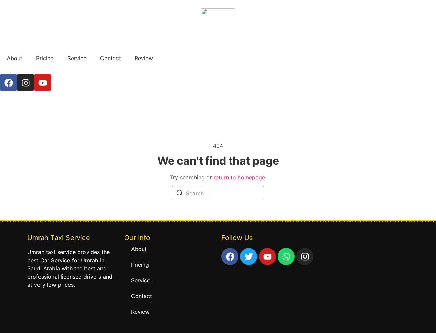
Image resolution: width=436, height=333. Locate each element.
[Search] (179, 194)
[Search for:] (218, 193)
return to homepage (239, 177)
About (14, 58)
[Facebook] (8, 82)
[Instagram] (25, 82)
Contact (110, 58)
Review (144, 58)
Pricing (45, 58)
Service (77, 58)
